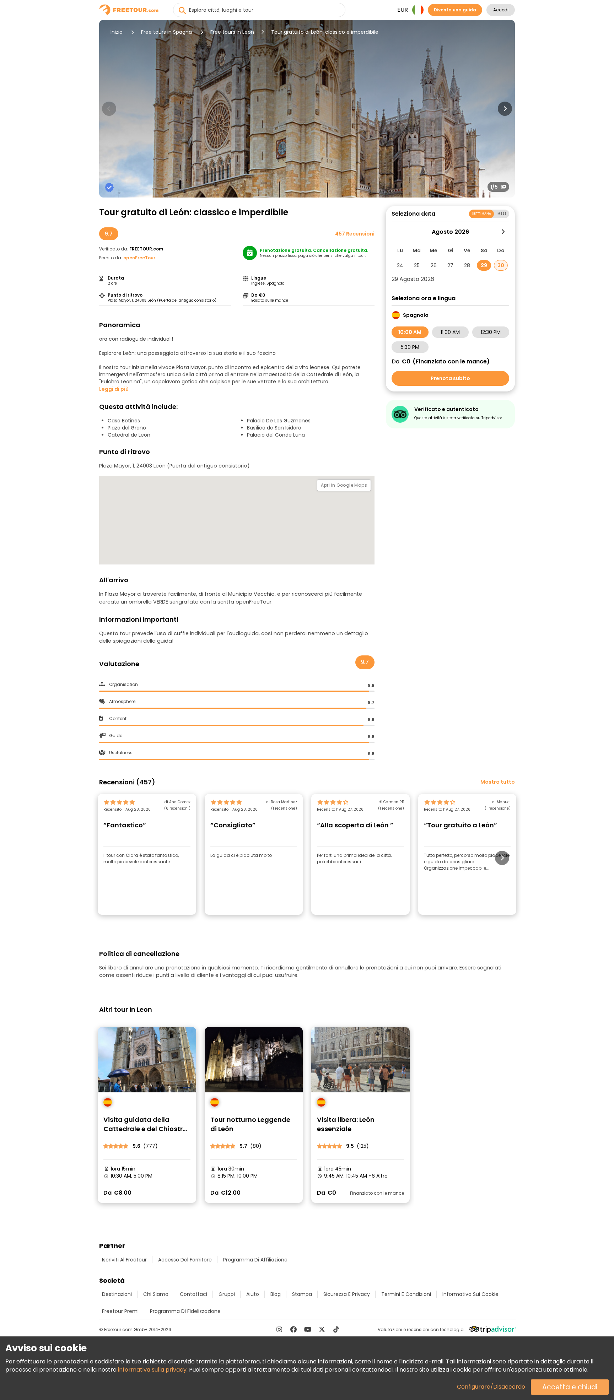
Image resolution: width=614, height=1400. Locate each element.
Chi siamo (155, 1294)
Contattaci (193, 1294)
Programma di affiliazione (255, 1259)
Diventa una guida (455, 10)
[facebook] (293, 1329)
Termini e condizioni (406, 1294)
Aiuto (252, 1294)
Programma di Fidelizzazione (185, 1311)
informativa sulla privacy (152, 1370)
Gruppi (227, 1294)
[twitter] (322, 1329)
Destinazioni (117, 1294)
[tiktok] (336, 1329)
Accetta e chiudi (569, 1387)
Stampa (302, 1294)
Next (505, 108)
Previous (109, 108)
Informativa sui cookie (470, 1294)
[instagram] (279, 1329)
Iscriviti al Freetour (124, 1259)
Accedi (500, 10)
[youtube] (307, 1329)
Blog (275, 1294)
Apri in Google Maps (344, 485)
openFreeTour (139, 258)
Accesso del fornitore (185, 1259)
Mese (501, 214)
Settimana (481, 214)
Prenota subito (450, 378)
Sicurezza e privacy (346, 1294)
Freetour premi (120, 1311)
